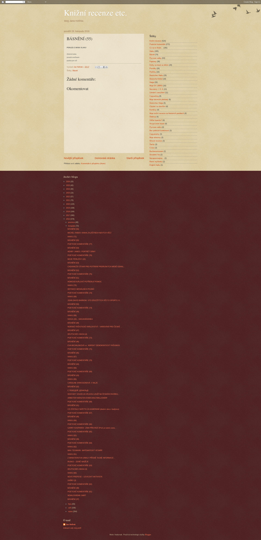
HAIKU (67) (72, 357)
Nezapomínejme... (157, 158)
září (70, 508)
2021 (68, 200)
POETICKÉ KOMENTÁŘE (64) (80, 443)
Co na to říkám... (156, 48)
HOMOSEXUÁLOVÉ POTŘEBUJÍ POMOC (85, 282)
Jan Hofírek (70, 524)
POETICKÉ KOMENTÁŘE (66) (80, 424)
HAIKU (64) (72, 420)
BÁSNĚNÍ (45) (73, 353)
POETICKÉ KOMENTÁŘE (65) (80, 432)
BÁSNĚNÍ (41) (73, 405)
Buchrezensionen (156, 151)
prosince (71, 222)
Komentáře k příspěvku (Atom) (93, 164)
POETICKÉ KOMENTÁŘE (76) (80, 255)
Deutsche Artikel (156, 79)
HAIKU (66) (72, 368)
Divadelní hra (155, 155)
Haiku (152, 51)
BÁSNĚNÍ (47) (73, 330)
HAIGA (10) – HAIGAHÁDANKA (80, 319)
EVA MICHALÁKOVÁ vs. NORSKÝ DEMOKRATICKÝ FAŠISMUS (94, 345)
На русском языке (157, 124)
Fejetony (153, 61)
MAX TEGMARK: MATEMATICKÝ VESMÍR (85, 450)
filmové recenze (156, 141)
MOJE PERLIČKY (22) (77, 259)
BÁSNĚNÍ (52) (73, 270)
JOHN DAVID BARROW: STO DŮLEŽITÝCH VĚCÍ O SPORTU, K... (94, 300)
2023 (68, 193)
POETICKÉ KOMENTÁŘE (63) (80, 465)
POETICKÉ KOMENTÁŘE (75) (80, 274)
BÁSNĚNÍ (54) (73, 248)
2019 (68, 208)
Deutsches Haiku (156, 75)
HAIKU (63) (72, 435)
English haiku (155, 165)
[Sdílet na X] (101, 67)
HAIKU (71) (72, 237)
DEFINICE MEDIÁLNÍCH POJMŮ (81, 289)
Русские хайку (155, 58)
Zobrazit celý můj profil (72, 528)
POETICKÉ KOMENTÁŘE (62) (80, 484)
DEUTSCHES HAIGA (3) (77, 469)
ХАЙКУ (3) (72, 480)
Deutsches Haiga (156, 103)
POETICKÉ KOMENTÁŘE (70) (80, 360)
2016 (68, 219)
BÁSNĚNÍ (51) (73, 278)
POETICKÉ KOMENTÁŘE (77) (80, 244)
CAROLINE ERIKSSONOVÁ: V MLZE (83, 383)
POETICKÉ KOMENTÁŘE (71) (80, 349)
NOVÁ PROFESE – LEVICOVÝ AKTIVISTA (85, 477)
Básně (75, 71)
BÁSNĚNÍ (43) (73, 375)
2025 (68, 185)
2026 (68, 182)
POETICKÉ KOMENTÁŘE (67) (80, 413)
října (70, 504)
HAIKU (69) (72, 297)
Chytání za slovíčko (157, 106)
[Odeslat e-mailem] (96, 67)
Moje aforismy (155, 137)
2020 (68, 204)
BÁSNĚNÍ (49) (73, 312)
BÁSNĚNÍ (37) (73, 499)
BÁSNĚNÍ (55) (73, 240)
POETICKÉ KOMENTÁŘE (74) (80, 293)
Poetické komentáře (157, 44)
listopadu (72, 226)
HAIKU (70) (72, 285)
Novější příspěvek (73, 158)
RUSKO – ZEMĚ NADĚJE (78, 462)
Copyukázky (154, 134)
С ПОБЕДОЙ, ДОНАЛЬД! (78, 390)
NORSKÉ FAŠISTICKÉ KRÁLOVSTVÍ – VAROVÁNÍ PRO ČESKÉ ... (95, 327)
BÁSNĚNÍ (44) (73, 364)
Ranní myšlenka (156, 162)
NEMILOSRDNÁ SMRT (77, 495)
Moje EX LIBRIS (156, 86)
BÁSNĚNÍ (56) (73, 229)
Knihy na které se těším (159, 65)
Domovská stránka (105, 158)
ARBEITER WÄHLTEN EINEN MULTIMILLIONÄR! (87, 398)
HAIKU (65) (72, 379)
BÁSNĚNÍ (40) (73, 417)
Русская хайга (155, 127)
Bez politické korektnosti (159, 131)
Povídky (153, 68)
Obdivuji (153, 117)
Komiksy (153, 110)
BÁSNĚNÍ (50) (73, 304)
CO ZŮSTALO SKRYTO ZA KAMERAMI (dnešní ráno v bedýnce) (93, 409)
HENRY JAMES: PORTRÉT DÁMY (82, 252)
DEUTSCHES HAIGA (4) (77, 334)
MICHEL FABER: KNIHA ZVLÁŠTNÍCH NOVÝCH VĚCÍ (89, 233)
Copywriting (154, 96)
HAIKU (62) (72, 447)
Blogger (148, 535)
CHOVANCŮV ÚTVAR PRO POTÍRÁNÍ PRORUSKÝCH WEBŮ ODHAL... (96, 267)
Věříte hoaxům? (156, 120)
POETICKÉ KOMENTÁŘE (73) (80, 308)
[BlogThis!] (98, 67)
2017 (68, 215)
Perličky (153, 72)
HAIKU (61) (72, 454)
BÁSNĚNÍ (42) (73, 387)
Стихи (152, 148)
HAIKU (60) (72, 473)
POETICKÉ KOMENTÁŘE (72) (80, 338)
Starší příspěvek (135, 158)
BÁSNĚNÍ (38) (73, 488)
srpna (70, 511)
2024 (68, 189)
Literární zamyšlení (157, 93)
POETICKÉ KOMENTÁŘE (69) (80, 372)
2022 (68, 197)
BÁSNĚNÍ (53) (73, 263)
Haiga (152, 82)
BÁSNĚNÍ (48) (73, 323)
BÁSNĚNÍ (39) (73, 439)
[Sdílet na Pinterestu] (106, 67)
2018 (68, 212)
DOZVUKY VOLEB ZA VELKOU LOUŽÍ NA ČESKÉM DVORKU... (93, 394)
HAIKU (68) (72, 315)
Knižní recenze (155, 41)
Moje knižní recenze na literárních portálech (167, 113)
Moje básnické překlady (159, 99)
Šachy (152, 144)
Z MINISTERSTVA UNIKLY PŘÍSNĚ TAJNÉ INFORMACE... (91, 458)
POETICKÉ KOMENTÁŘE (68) (80, 402)
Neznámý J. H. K (156, 89)
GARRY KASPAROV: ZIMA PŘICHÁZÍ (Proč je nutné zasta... (92, 428)
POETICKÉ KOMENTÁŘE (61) (80, 492)
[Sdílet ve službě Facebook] (104, 67)
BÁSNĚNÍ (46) (73, 342)
